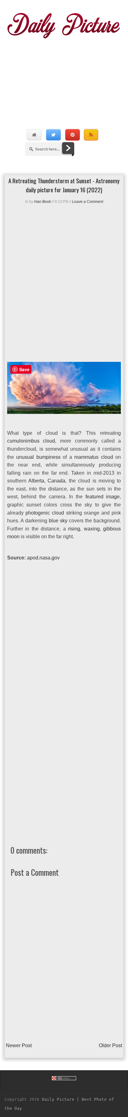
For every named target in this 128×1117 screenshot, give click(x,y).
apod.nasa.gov (43, 557)
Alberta (36, 480)
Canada (56, 480)
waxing (92, 528)
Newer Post (19, 1045)
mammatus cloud (93, 457)
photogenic (37, 512)
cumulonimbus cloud (31, 440)
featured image (102, 496)
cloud (58, 512)
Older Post (110, 1045)
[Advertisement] (64, 77)
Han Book (42, 201)
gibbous (112, 528)
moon (13, 536)
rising (74, 528)
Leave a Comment (87, 201)
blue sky (58, 520)
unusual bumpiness (38, 457)
